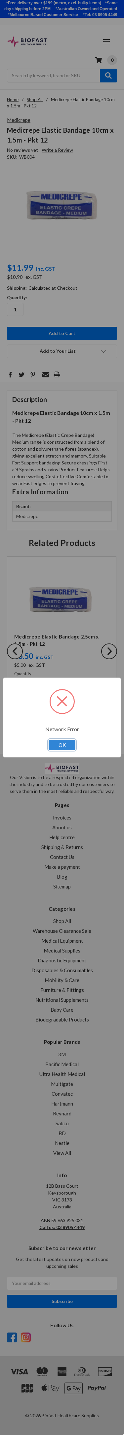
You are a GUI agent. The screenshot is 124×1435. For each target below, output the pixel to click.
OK (62, 745)
